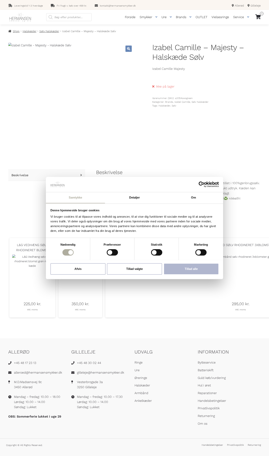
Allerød (239, 5)
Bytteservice (207, 362)
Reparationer (207, 393)
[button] (128, 49)
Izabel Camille (182, 102)
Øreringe (140, 378)
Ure (164, 17)
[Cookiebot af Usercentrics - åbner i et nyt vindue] (201, 184)
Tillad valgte (134, 268)
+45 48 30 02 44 (89, 363)
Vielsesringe (220, 17)
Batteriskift (205, 370)
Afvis (78, 268)
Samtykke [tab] (75, 197)
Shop (16, 31)
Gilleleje (255, 5)
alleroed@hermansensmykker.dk (38, 372)
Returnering (206, 416)
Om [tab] (193, 197)
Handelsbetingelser (212, 401)
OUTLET (201, 17)
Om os (202, 423)
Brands (181, 17)
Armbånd (141, 393)
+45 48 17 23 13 (25, 363)
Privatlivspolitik (209, 408)
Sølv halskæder (49, 31)
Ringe (138, 362)
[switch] (112, 252)
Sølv (174, 105)
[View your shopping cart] (258, 17)
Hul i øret (204, 385)
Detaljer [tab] (134, 197)
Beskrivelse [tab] (19, 175)
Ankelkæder (143, 401)
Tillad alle (191, 268)
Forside (130, 17)
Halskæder (29, 31)
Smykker (146, 17)
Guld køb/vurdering (212, 378)
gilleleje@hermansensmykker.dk (100, 372)
